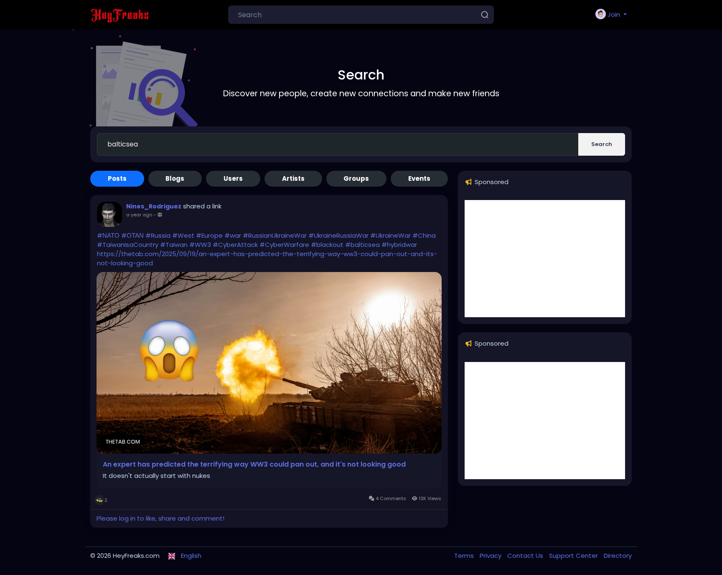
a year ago (139, 214)
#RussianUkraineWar (275, 235)
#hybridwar (399, 244)
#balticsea (362, 244)
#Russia (157, 235)
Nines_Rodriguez (153, 206)
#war (232, 235)
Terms (464, 555)
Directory (618, 555)
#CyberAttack (235, 244)
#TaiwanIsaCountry (127, 244)
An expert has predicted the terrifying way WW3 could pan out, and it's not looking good (254, 464)
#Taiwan (174, 244)
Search (601, 144)
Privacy (491, 555)
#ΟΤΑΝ (132, 235)
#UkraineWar (390, 235)
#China (424, 235)
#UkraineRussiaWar (338, 235)
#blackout (327, 244)
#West (183, 235)
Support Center (574, 555)
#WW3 (200, 244)
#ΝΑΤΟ (108, 235)
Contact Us (526, 555)
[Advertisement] (545, 258)
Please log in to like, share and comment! (160, 518)
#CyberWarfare (284, 244)
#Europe (209, 235)
